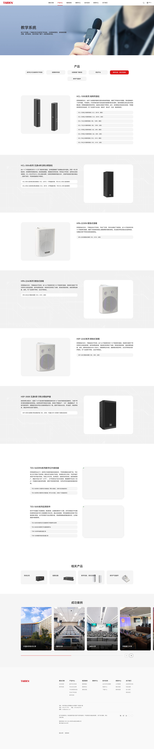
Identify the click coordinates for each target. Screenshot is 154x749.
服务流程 (84, 689)
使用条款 (67, 733)
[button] (131, 655)
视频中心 (105, 687)
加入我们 (128, 689)
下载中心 (105, 689)
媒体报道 (118, 689)
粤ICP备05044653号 (63, 723)
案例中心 (78, 3)
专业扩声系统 (73, 692)
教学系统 (61, 687)
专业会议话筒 (73, 687)
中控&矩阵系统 (73, 689)
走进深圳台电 (129, 684)
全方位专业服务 (107, 684)
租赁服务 (69, 3)
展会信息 (118, 687)
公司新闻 (118, 684)
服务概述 (84, 684)
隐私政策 (61, 733)
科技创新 (128, 687)
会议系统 (61, 684)
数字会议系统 (73, 684)
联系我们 (128, 692)
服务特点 (84, 687)
